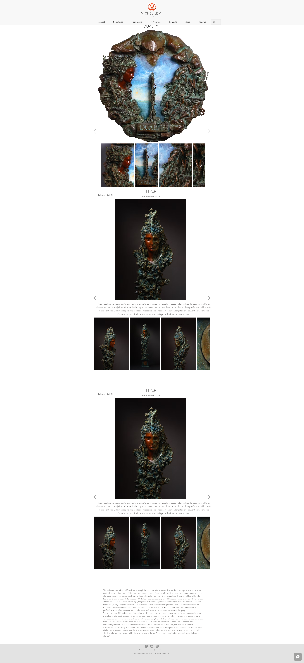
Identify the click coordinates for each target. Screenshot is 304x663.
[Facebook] (146, 646)
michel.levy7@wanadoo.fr (154, 649)
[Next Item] (200, 165)
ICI (152, 653)
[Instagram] (157, 646)
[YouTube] (151, 646)
